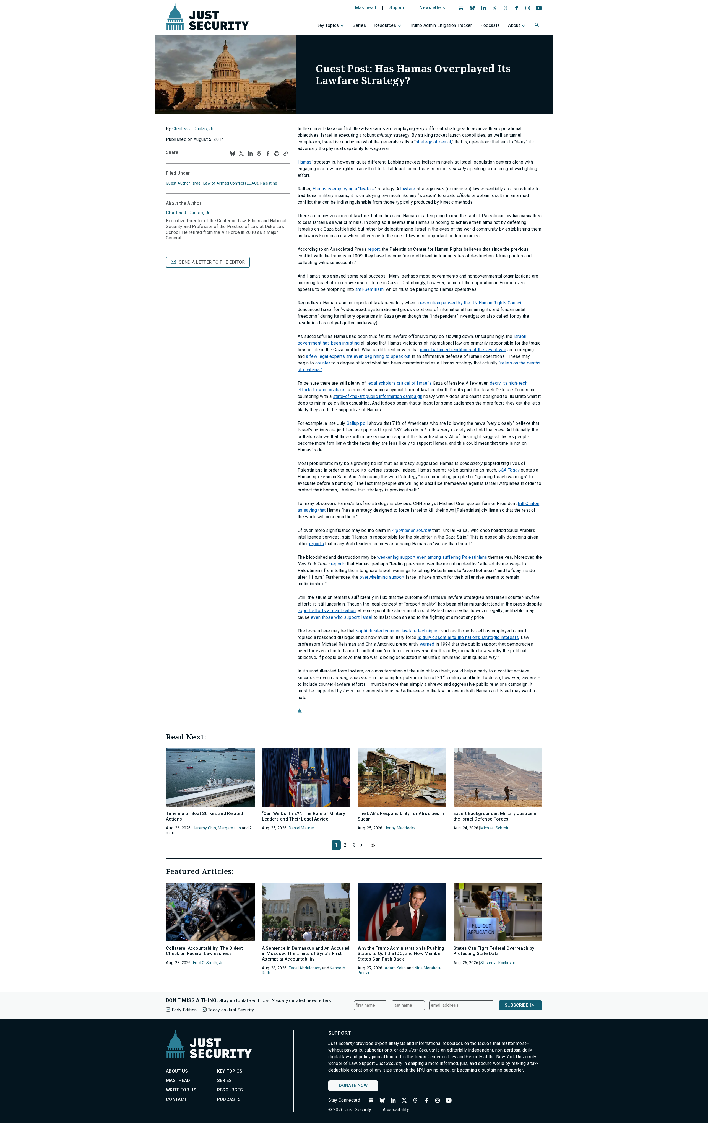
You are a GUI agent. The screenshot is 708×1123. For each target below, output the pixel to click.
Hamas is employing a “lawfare (344, 189)
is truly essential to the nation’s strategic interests (468, 637)
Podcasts (490, 25)
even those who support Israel (341, 617)
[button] (537, 25)
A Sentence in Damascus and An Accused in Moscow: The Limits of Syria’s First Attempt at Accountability (306, 953)
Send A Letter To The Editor (212, 262)
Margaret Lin (229, 828)
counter (323, 363)
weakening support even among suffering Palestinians (432, 557)
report (374, 249)
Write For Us (181, 1090)
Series (359, 25)
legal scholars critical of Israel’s (399, 383)
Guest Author (178, 183)
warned (427, 644)
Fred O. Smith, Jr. (208, 963)
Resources (385, 25)
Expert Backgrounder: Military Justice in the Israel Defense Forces (496, 816)
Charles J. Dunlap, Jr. (193, 128)
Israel (197, 183)
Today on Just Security (231, 1010)
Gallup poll (357, 423)
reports (316, 543)
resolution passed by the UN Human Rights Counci (470, 303)
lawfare (407, 189)
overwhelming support (382, 577)
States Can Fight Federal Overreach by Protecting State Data (494, 951)
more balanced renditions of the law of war (463, 349)
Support (397, 8)
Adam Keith (395, 968)
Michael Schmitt (495, 828)
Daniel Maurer (301, 828)
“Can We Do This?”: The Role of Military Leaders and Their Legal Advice (303, 816)
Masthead (365, 8)
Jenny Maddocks (400, 828)
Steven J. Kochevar (497, 963)
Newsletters (432, 8)
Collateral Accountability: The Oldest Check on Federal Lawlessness (204, 951)
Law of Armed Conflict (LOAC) (230, 183)
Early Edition (184, 1010)
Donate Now (353, 1085)
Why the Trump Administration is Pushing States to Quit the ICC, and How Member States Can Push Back (401, 953)
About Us (177, 1071)
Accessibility (396, 1109)
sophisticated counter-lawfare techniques (398, 630)
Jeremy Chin (204, 828)
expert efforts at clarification (327, 610)
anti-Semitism (369, 289)
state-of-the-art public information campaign (377, 396)
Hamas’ (305, 162)
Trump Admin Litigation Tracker (441, 25)
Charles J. (188, 212)
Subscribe (516, 1005)
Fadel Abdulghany (305, 968)
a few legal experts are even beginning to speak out (358, 356)
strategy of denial (433, 141)
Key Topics (327, 25)
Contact (176, 1099)
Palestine (268, 183)
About (514, 25)
